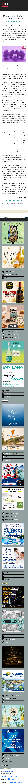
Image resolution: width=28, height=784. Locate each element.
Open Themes (12, 782)
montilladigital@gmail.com (9, 776)
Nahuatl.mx (21, 782)
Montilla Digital (9, 771)
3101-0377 (7, 778)
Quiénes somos (5, 770)
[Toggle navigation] (24, 3)
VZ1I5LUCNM (10, 779)
